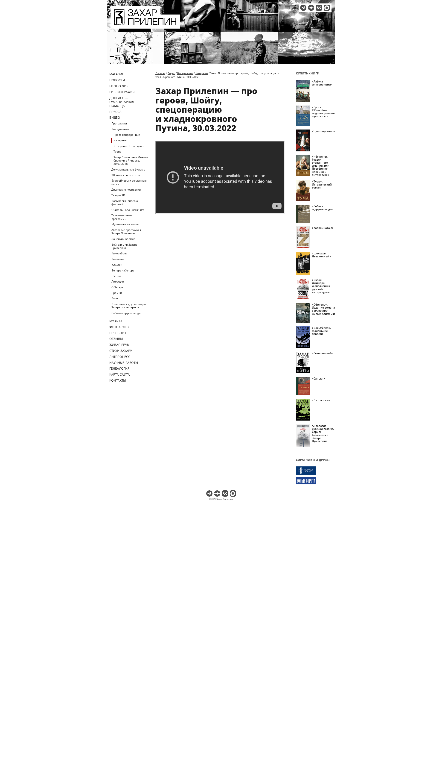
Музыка (115, 321)
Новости (117, 80)
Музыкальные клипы (125, 224)
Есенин (116, 276)
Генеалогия (119, 368)
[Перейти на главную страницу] (145, 26)
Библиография (122, 92)
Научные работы (123, 362)
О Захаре (117, 287)
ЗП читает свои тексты (125, 175)
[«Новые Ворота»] (315, 480)
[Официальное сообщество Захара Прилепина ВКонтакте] (319, 8)
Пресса (115, 111)
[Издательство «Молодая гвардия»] (315, 470)
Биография (118, 86)
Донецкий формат (123, 239)
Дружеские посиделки (126, 189)
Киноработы (119, 253)
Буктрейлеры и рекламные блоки (129, 182)
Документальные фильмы (128, 169)
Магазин (116, 74)
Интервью (120, 140)
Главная (160, 73)
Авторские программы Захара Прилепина (126, 231)
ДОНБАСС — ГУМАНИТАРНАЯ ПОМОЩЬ (121, 102)
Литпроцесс (119, 356)
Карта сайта (119, 374)
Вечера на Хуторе (122, 270)
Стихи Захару (120, 350)
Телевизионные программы (121, 217)
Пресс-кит (117, 333)
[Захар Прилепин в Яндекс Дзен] (311, 8)
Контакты (117, 380)
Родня (115, 298)
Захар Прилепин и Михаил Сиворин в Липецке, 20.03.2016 (130, 160)
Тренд (117, 151)
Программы (119, 123)
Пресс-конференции (126, 135)
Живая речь (119, 344)
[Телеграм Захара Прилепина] (303, 8)
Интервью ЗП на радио (128, 146)
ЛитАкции (117, 281)
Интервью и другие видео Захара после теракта (128, 305)
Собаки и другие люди (125, 313)
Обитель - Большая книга (127, 210)
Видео (114, 117)
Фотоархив (119, 327)
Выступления (120, 129)
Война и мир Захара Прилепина (124, 246)
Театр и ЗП (118, 195)
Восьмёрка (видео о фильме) (124, 202)
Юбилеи (116, 265)
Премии (116, 293)
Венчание (117, 259)
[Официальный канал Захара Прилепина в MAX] (327, 8)
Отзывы (116, 338)
